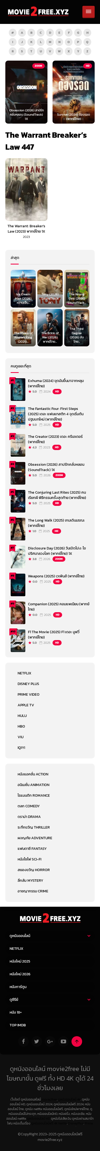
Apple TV (26, 705)
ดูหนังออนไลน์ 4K (69, 1099)
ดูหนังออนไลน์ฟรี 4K (44, 1123)
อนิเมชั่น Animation (33, 785)
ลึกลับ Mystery (30, 880)
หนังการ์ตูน (18, 987)
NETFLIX (24, 673)
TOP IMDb (18, 1025)
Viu (20, 737)
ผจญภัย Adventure (35, 838)
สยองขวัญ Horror (34, 870)
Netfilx (62, 1123)
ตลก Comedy (29, 806)
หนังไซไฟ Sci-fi (29, 859)
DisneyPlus (75, 1123)
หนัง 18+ (16, 1012)
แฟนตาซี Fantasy (32, 848)
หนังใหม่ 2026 (20, 974)
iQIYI (21, 747)
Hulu (22, 716)
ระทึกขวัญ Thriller (34, 827)
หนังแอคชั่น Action (33, 774)
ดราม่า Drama (29, 817)
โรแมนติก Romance (34, 795)
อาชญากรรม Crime (33, 891)
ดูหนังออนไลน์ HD (38, 1118)
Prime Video (28, 694)
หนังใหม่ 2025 (20, 961)
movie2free (49, 1099)
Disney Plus (28, 684)
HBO (21, 726)
